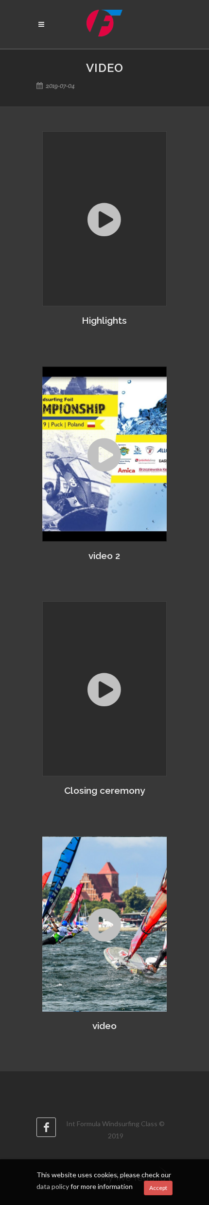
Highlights (104, 320)
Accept (158, 1187)
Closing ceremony (104, 790)
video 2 (104, 555)
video (104, 1025)
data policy (52, 1186)
